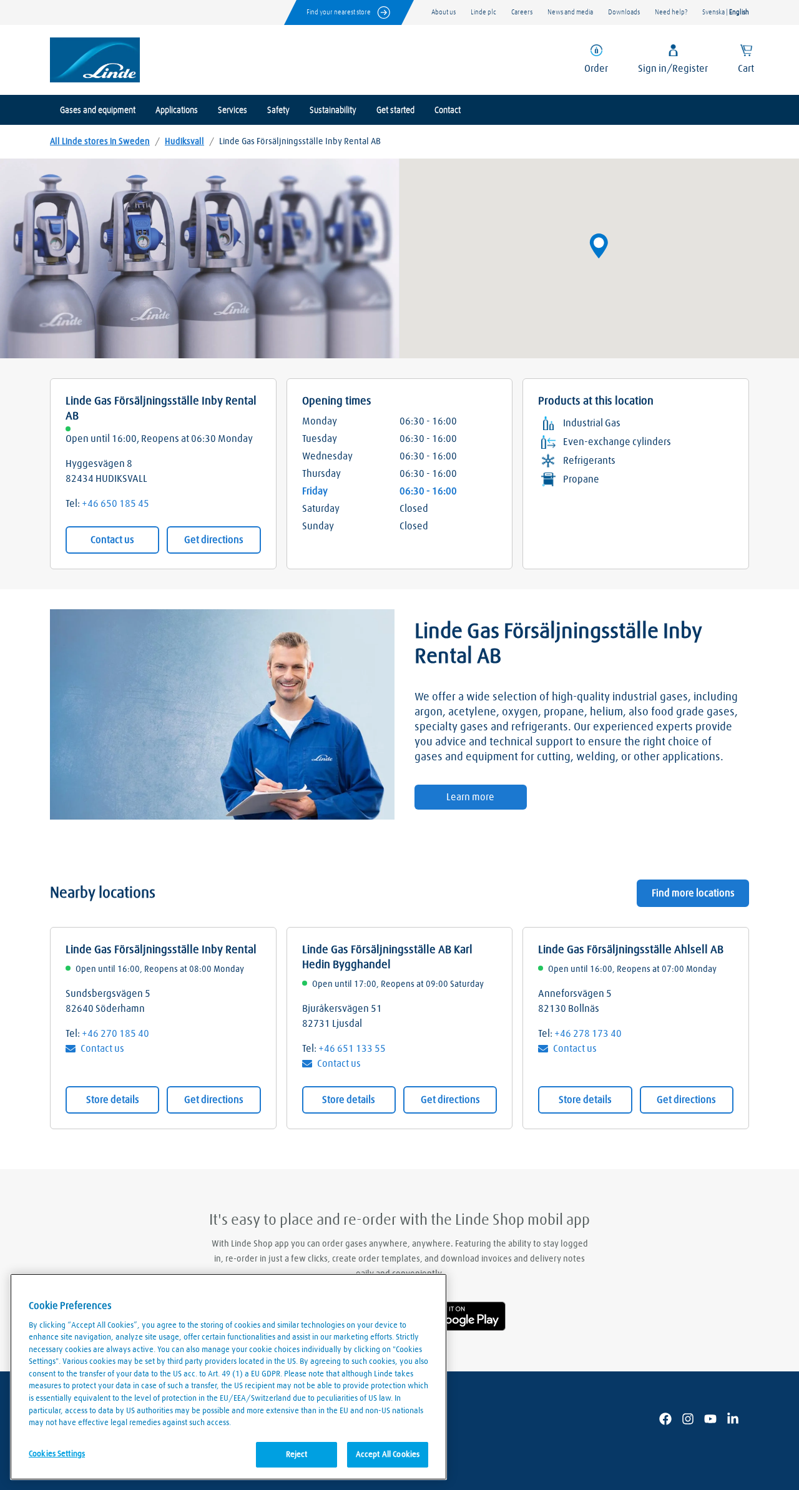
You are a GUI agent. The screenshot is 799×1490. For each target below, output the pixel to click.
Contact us (112, 540)
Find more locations (693, 893)
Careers (521, 12)
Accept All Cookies (387, 1454)
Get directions (213, 540)
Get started (395, 110)
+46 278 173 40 (588, 1034)
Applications (176, 110)
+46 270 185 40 (115, 1034)
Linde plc (483, 12)
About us (443, 12)
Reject (297, 1454)
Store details (112, 1100)
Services (232, 110)
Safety (278, 110)
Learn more (470, 797)
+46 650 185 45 (115, 504)
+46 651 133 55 (352, 1049)
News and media (570, 12)
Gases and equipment (97, 110)
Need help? (671, 12)
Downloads (624, 12)
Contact (447, 110)
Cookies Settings (57, 1453)
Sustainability (333, 110)
